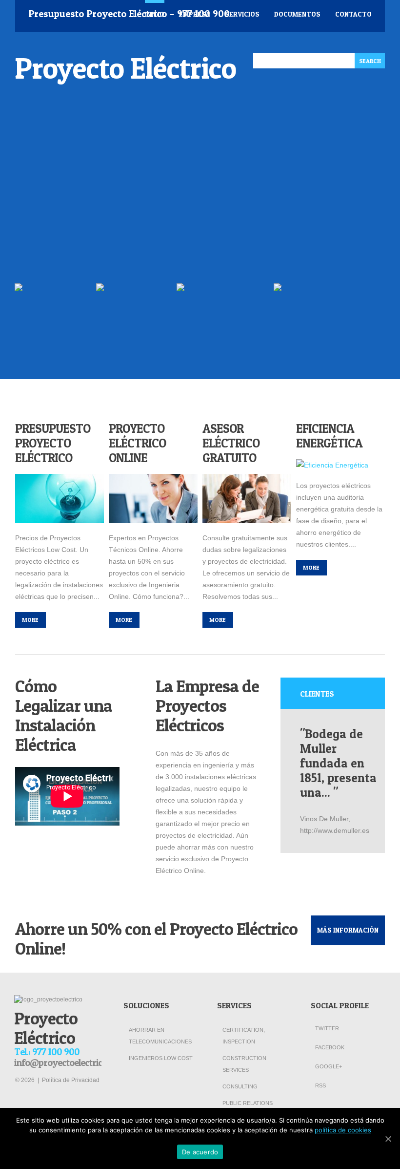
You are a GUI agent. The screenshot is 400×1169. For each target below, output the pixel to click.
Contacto (353, 14)
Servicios (242, 14)
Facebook (329, 1047)
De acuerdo (200, 1152)
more (30, 619)
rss (320, 1085)
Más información (348, 930)
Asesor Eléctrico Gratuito (231, 443)
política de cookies (343, 1130)
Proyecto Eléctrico (125, 68)
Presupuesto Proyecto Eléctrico (52, 443)
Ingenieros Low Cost (161, 1058)
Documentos (297, 14)
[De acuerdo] (388, 1139)
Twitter (326, 1028)
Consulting (240, 1086)
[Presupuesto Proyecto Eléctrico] (59, 498)
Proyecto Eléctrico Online (137, 443)
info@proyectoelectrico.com (70, 1062)
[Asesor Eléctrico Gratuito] (246, 498)
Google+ (328, 1066)
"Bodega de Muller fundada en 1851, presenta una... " (338, 763)
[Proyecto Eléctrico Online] (153, 498)
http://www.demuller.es (334, 830)
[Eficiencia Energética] (340, 465)
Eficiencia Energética (329, 435)
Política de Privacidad (71, 1080)
